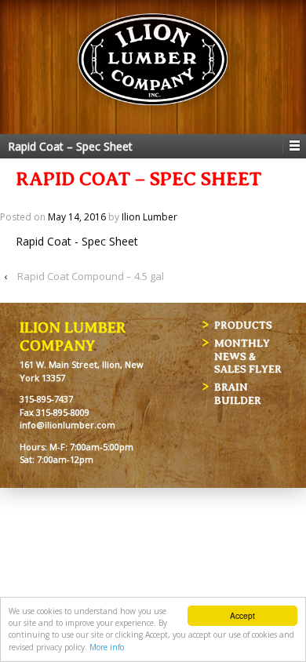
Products (243, 325)
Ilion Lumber (149, 217)
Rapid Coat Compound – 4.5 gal (90, 276)
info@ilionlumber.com (67, 425)
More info (106, 647)
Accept (242, 615)
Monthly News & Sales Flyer (248, 356)
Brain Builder (237, 393)
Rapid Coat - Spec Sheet (77, 241)
